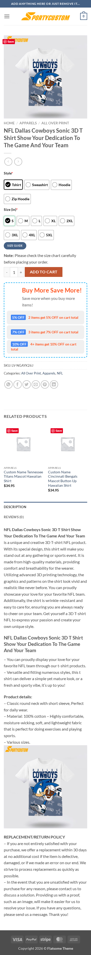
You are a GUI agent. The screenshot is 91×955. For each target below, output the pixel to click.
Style (8, 173)
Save (11, 41)
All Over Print (55, 123)
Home (9, 123)
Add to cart (44, 272)
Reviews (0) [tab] (14, 517)
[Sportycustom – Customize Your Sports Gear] (45, 16)
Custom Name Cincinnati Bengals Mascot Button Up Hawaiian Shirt (62, 478)
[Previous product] (18, 161)
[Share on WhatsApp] (8, 384)
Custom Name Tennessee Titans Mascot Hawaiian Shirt (23, 476)
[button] (7, 16)
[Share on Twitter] (26, 384)
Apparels (28, 123)
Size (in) (11, 209)
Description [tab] (15, 507)
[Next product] (8, 161)
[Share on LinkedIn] (54, 384)
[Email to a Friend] (36, 384)
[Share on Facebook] (17, 384)
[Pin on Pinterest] (45, 384)
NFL (60, 373)
